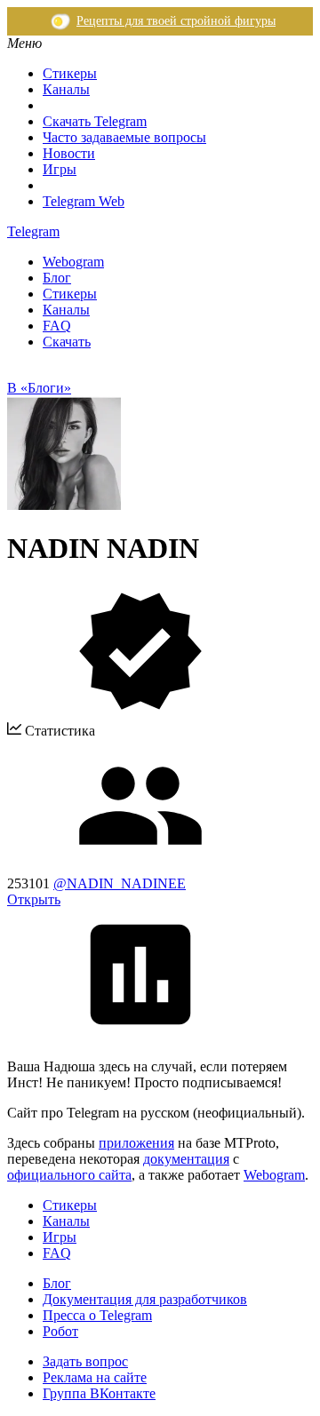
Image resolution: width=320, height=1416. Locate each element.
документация (186, 1158)
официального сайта (69, 1174)
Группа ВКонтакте (99, 1393)
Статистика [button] (58, 730)
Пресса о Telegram (97, 1315)
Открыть (33, 899)
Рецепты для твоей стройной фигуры (176, 21)
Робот (60, 1331)
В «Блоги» (39, 387)
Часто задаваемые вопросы (124, 137)
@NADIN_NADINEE (119, 883)
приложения (136, 1142)
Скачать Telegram (95, 121)
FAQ (57, 325)
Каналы (66, 89)
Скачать (67, 341)
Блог (57, 277)
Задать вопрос (85, 1361)
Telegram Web (83, 201)
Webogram (73, 261)
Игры (59, 169)
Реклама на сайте (95, 1377)
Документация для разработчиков (145, 1299)
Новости (69, 153)
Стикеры (70, 73)
